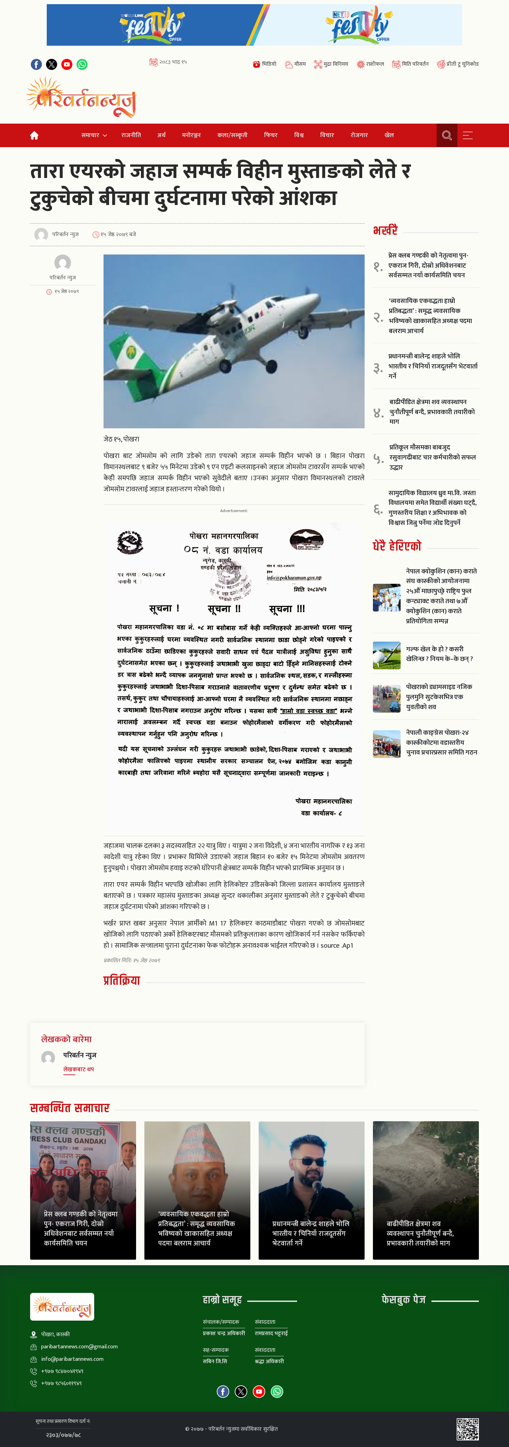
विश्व (299, 135)
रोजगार (359, 135)
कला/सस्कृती (232, 135)
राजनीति (131, 135)
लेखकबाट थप (78, 1069)
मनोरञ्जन (191, 135)
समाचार (90, 135)
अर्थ (162, 135)
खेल (389, 135)
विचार (327, 135)
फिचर (271, 135)
